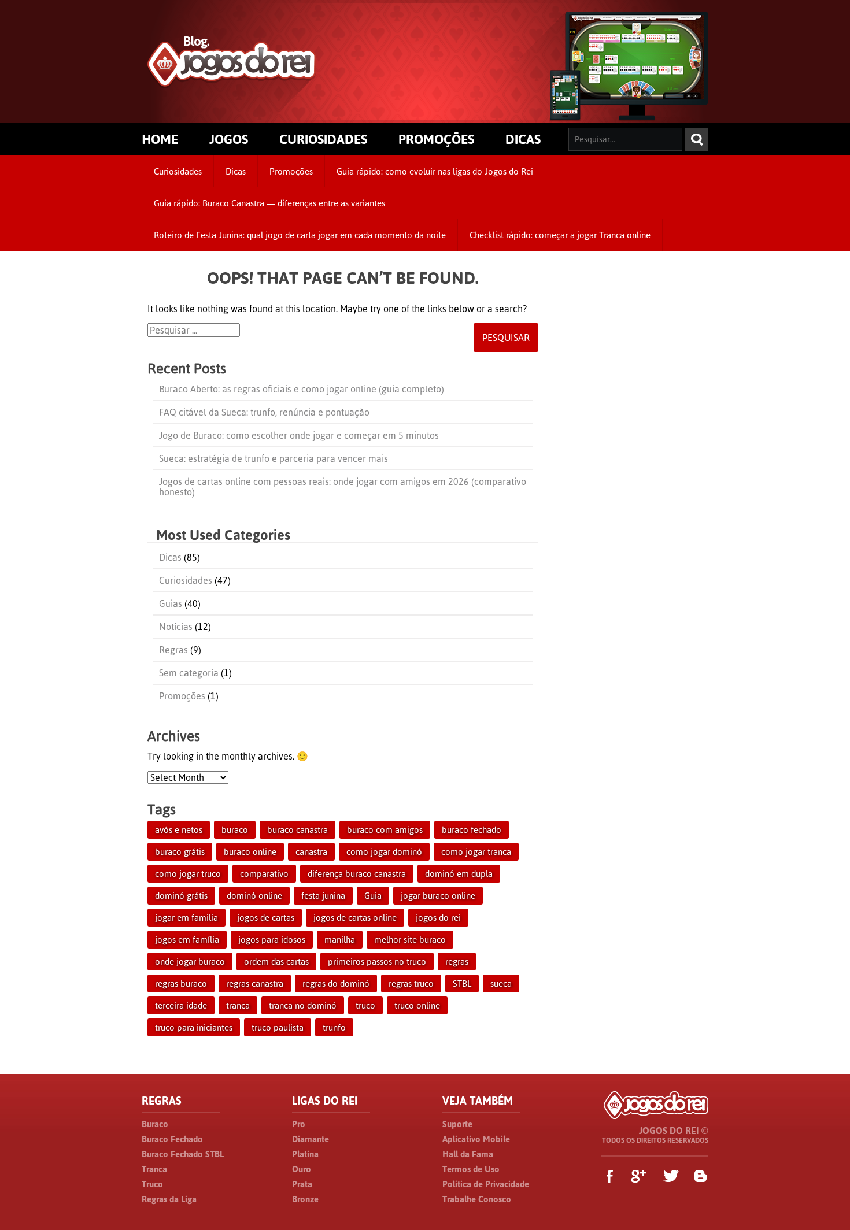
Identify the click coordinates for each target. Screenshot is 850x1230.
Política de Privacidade (485, 1184)
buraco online (250, 852)
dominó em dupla (459, 874)
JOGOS (228, 139)
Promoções (291, 171)
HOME (160, 139)
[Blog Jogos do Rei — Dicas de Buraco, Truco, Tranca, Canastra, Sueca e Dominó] (231, 81)
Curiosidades (178, 171)
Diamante (310, 1139)
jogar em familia (186, 918)
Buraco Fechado (172, 1139)
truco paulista (278, 1027)
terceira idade (181, 1005)
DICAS (523, 139)
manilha (339, 939)
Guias (170, 603)
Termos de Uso (471, 1169)
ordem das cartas (276, 961)
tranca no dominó (303, 1005)
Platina (305, 1154)
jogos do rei (438, 918)
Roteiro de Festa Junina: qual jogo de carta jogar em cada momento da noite (300, 235)
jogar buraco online (438, 896)
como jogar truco (188, 874)
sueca (501, 983)
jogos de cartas (265, 918)
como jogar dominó (384, 852)
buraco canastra (297, 830)
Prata (302, 1184)
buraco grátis (180, 852)
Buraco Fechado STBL (183, 1154)
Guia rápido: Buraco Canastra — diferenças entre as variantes (269, 203)
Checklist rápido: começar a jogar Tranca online (560, 235)
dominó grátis (181, 896)
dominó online (254, 896)
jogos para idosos (271, 939)
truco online (417, 1005)
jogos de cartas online (355, 918)
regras (456, 961)
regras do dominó (335, 983)
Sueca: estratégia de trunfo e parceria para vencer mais (273, 458)
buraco (234, 830)
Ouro (301, 1169)
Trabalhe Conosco (476, 1199)
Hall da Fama (467, 1154)
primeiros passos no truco (377, 961)
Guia (373, 896)
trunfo (334, 1027)
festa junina (323, 896)
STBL (462, 983)
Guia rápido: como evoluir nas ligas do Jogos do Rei (435, 171)
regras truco (411, 983)
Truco (152, 1184)
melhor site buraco (410, 939)
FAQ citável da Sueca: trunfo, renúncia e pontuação (264, 412)
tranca (238, 1005)
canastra (311, 852)
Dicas (236, 171)
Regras (173, 649)
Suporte (457, 1124)
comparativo (264, 874)
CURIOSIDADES (323, 139)
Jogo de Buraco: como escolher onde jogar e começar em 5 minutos (299, 435)
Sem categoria (189, 673)
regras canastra (254, 983)
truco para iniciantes (193, 1027)
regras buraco (181, 983)
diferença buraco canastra (357, 874)
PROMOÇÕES (436, 139)
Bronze (305, 1199)
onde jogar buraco (190, 961)
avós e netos (178, 830)
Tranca (154, 1169)
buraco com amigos (385, 830)
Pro (298, 1124)
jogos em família (187, 939)
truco (365, 1005)
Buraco (155, 1124)
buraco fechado (471, 830)
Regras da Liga (169, 1199)
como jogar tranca (476, 852)
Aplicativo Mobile (476, 1139)
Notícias (176, 626)
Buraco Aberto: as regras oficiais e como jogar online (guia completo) (301, 389)
